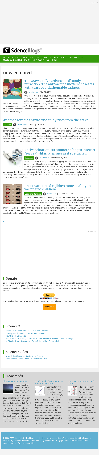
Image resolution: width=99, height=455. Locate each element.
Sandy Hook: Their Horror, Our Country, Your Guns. (49, 382)
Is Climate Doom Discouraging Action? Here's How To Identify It (32, 341)
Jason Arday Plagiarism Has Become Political (24, 356)
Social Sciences (57, 57)
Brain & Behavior (21, 60)
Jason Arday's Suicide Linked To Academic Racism (26, 358)
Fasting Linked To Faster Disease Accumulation (26, 333)
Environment (42, 57)
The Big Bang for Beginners (15, 381)
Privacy (43, 438)
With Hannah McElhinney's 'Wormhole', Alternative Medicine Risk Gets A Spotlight (39, 338)
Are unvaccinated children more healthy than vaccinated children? (59, 187)
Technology (37, 60)
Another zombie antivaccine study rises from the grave (45, 120)
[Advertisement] (49, 22)
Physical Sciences (25, 57)
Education (72, 57)
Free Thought (52, 60)
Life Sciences (9, 57)
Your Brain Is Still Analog (16, 336)
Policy (81, 57)
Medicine (7, 60)
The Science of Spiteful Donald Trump (81, 382)
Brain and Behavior (33, 194)
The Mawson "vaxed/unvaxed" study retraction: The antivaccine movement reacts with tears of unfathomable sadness (59, 84)
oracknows (33, 92)
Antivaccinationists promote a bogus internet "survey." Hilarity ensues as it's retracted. (59, 151)
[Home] (18, 50)
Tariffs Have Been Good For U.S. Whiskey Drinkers (27, 330)
